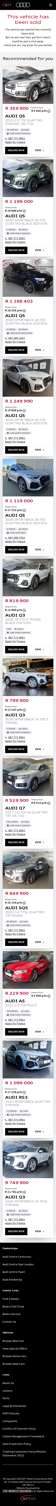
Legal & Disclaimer (14, 1406)
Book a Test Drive (13, 1306)
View (38, 150)
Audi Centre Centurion (16, 1257)
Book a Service (11, 1314)
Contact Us (9, 1322)
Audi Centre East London (18, 1264)
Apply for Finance (15, 142)
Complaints (9, 1421)
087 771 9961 (16, 139)
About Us (8, 1383)
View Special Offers (14, 1349)
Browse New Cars (13, 1341)
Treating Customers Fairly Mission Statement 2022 (24, 1454)
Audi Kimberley (12, 1280)
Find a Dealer (10, 1299)
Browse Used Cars (13, 1364)
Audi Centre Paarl (13, 1272)
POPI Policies (10, 1413)
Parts (5, 1398)
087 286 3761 (16, 538)
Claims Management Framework (23, 1436)
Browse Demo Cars (14, 1356)
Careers (7, 1391)
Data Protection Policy (16, 1444)
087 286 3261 (16, 338)
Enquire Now (16, 150)
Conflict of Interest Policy (19, 1429)
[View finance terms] (49, 111)
